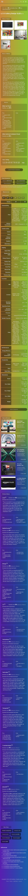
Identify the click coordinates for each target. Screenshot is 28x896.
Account (20, 881)
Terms (7, 881)
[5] (10, 639)
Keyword (15, 834)
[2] (10, 528)
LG (5, 8)
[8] (12, 745)
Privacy (10, 881)
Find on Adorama (7, 183)
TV (3, 8)
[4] (4, 604)
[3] (7, 563)
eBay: (21, 180)
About (25, 879)
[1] (5, 497)
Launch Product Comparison (14, 169)
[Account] (26, 1)
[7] (9, 707)
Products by (5, 834)
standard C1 (17, 92)
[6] (9, 672)
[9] (8, 786)
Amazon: (7, 180)
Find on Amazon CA (21, 183)
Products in (17, 830)
